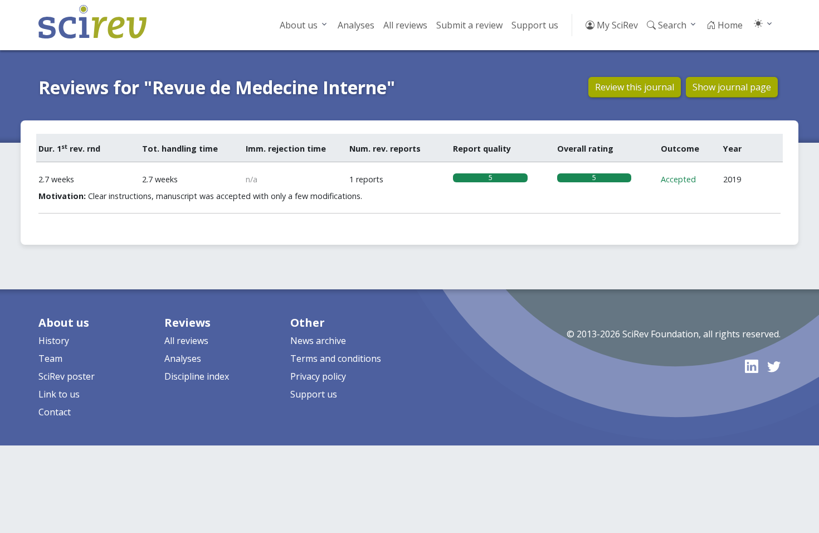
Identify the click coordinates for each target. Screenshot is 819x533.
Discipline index (196, 376)
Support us (534, 25)
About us (299, 25)
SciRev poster (66, 376)
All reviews (405, 25)
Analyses (356, 25)
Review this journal (634, 87)
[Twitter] (774, 366)
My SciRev (616, 25)
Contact (54, 412)
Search (671, 25)
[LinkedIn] (751, 366)
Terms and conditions (335, 358)
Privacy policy (318, 376)
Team (50, 358)
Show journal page (732, 87)
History (53, 341)
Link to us (59, 394)
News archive (318, 341)
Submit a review (469, 25)
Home (729, 25)
